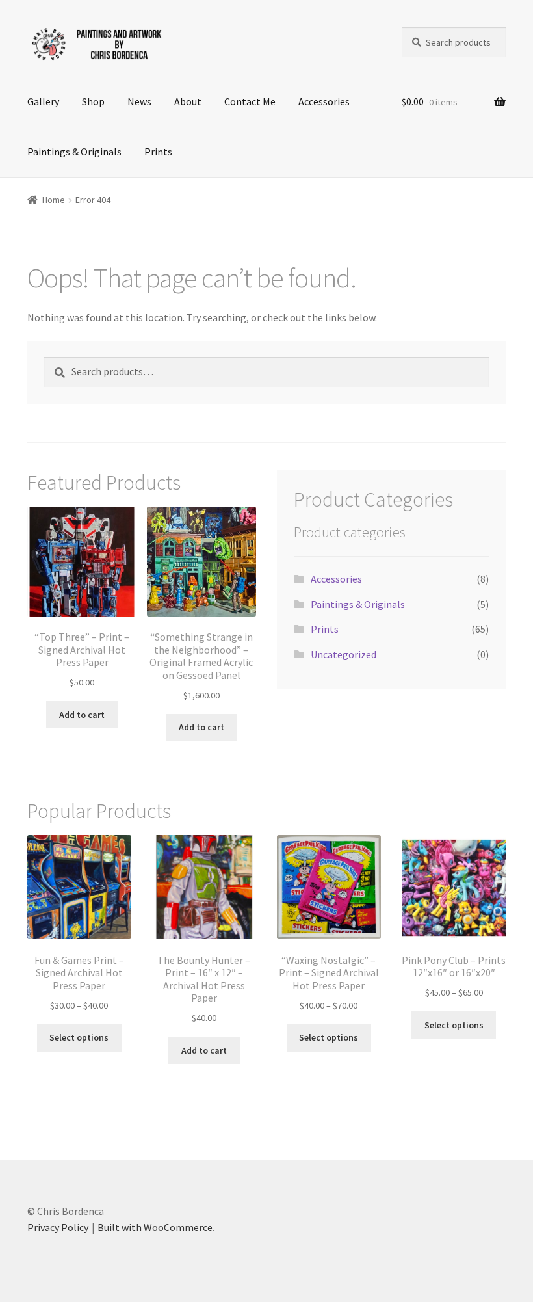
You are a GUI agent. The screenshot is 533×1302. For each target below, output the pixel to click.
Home (53, 200)
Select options (79, 1037)
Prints (158, 151)
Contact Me (250, 101)
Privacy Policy (57, 1227)
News (139, 101)
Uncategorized (343, 654)
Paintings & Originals (74, 151)
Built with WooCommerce (155, 1227)
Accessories (324, 101)
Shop (93, 101)
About (188, 101)
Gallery (43, 101)
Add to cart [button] (82, 715)
